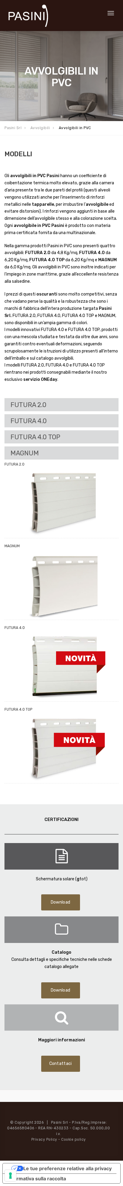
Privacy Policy (44, 1139)
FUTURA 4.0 (28, 421)
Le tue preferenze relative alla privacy (67, 1168)
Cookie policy (73, 1139)
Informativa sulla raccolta (36, 1179)
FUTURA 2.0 (28, 405)
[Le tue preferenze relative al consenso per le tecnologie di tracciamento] (10, 1175)
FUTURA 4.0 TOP (35, 437)
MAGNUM (24, 453)
